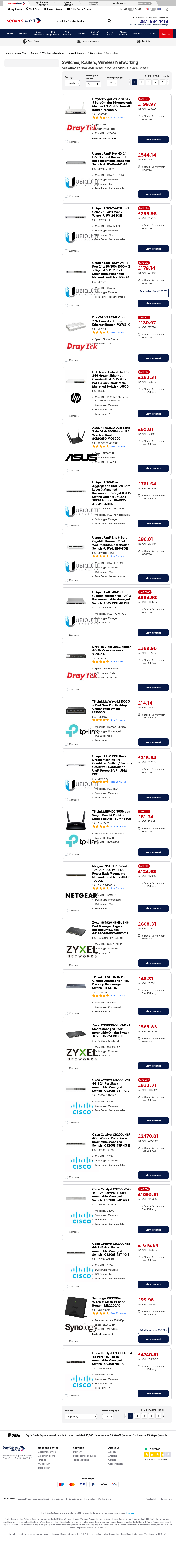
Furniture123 (89, 1499)
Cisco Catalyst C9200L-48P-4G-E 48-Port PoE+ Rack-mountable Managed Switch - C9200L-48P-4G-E (111, 1140)
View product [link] (153, 139)
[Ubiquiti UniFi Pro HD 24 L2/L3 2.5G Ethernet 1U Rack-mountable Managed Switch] (76, 172)
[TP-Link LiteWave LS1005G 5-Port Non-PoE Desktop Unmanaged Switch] (76, 720)
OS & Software (67, 33)
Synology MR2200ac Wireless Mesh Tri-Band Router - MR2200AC (108, 1301)
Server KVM (20, 52)
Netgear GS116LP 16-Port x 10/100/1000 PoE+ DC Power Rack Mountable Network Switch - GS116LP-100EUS (111, 873)
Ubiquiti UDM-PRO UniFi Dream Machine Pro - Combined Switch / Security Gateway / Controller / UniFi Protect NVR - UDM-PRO (112, 765)
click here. (130, 1513)
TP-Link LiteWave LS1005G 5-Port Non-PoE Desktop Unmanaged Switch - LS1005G (111, 707)
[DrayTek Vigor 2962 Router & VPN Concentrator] (76, 666)
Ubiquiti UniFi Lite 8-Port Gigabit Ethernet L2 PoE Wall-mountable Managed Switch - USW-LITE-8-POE (110, 543)
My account (44, 1463)
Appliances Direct (41, 1499)
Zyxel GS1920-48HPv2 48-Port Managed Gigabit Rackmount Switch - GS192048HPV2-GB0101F (111, 928)
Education (137, 33)
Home (7, 52)
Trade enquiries (81, 1459)
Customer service (47, 1451)
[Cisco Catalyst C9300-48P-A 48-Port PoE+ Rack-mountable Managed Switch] (76, 1372)
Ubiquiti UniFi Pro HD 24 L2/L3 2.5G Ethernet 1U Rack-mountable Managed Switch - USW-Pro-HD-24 (111, 159)
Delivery (77, 1451)
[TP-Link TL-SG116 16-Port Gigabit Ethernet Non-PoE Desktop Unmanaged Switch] (76, 996)
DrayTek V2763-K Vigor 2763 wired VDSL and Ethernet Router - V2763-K (111, 321)
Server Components (38, 33)
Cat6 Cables (96, 52)
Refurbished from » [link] (153, 293)
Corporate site (115, 1463)
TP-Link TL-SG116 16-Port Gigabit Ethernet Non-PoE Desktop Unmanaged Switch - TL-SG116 (110, 982)
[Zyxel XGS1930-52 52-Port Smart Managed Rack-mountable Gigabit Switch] (76, 1044)
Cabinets (81, 33)
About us (113, 1451)
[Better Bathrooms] (92, 3)
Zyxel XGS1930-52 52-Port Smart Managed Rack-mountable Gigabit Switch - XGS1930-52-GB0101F (111, 1030)
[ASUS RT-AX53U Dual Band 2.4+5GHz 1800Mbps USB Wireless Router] (76, 447)
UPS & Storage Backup (52, 33)
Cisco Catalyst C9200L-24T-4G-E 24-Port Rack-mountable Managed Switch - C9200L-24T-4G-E (111, 1085)
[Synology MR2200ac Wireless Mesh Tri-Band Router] (76, 1317)
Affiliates (112, 1455)
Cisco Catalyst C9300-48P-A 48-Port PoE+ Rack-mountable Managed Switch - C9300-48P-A (112, 1358)
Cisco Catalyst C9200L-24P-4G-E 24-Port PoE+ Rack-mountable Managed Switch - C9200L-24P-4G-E (111, 1194)
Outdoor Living (104, 1499)
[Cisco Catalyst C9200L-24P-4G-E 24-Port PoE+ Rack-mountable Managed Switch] (76, 1208)
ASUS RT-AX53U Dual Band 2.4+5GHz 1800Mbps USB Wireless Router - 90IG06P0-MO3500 (111, 433)
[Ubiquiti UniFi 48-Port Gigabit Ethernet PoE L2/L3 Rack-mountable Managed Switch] (76, 611)
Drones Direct (57, 1499)
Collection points (46, 1455)
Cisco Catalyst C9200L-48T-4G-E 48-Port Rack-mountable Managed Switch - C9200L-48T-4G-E (111, 1249)
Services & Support (95, 33)
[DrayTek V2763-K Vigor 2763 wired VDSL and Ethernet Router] (76, 336)
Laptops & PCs (109, 33)
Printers (152, 33)
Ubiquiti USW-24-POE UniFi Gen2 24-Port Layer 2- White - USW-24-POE (111, 211)
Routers (34, 52)
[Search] (109, 21)
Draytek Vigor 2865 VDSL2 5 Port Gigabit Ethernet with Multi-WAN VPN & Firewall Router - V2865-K (112, 104)
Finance (42, 1459)
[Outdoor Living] (144, 3)
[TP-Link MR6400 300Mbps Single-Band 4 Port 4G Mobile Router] (76, 830)
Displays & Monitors (123, 33)
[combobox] (84, 21)
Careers (112, 1459)
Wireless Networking (53, 52)
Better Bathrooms (74, 1499)
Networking (24, 33)
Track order (44, 1467)
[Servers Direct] (16, 3)
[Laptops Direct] (67, 3)
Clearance (165, 34)
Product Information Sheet (104, 138)
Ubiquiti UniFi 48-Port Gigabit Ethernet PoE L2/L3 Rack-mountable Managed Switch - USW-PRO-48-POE (111, 597)
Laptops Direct (24, 1499)
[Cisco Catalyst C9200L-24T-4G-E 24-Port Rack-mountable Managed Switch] (76, 1099)
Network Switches (77, 52)
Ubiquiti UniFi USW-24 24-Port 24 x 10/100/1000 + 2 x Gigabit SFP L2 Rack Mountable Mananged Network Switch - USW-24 (111, 270)
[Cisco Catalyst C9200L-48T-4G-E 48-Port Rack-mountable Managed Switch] (76, 1263)
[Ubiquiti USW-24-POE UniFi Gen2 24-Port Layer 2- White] (76, 227)
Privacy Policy (167, 1499)
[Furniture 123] (118, 3)
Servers (10, 33)
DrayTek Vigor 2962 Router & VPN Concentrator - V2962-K (111, 650)
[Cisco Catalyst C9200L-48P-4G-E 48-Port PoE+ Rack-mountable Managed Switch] (76, 1153)
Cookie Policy (152, 1499)
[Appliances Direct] (41, 3)
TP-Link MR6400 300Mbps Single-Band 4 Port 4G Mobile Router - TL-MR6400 (111, 815)
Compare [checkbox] (74, 141)
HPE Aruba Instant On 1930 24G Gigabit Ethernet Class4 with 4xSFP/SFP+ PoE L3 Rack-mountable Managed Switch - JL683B (111, 379)
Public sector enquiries (84, 1455)
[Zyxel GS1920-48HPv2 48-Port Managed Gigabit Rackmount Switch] (76, 941)
